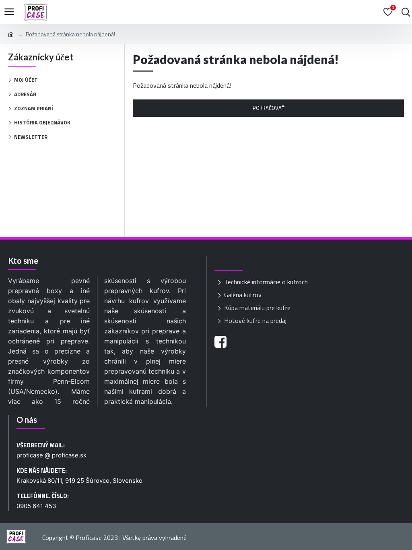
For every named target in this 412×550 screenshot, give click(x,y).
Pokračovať (268, 108)
